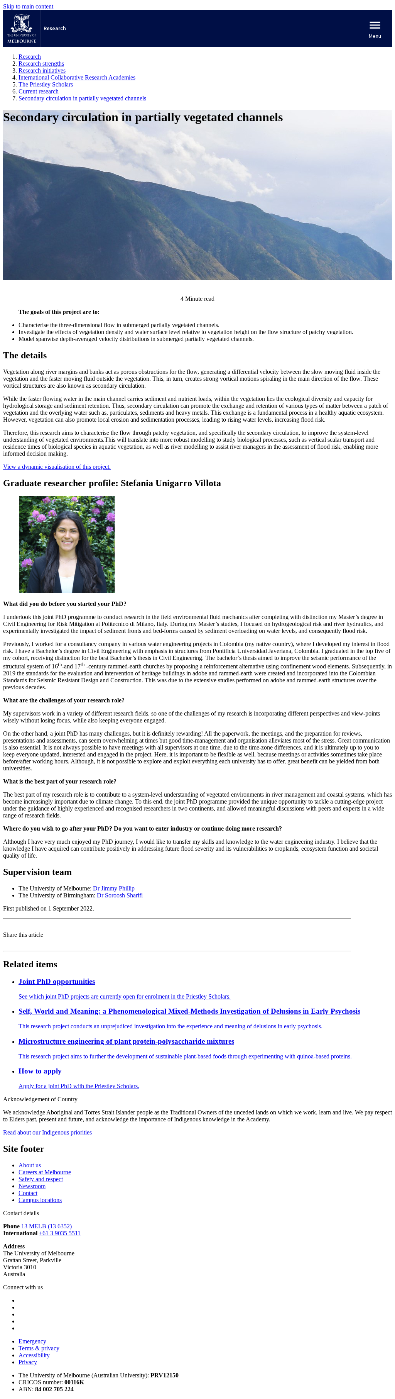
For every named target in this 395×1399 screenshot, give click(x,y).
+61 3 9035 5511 (60, 1233)
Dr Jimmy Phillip (114, 888)
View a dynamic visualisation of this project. (57, 466)
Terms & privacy (39, 1348)
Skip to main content (28, 6)
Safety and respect (41, 1179)
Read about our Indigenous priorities (47, 1132)
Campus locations (40, 1200)
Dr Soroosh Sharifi (120, 895)
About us (30, 1165)
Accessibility (34, 1355)
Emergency (32, 1341)
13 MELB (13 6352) (46, 1226)
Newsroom (32, 1186)
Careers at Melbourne (45, 1172)
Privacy (28, 1362)
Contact (28, 1193)
